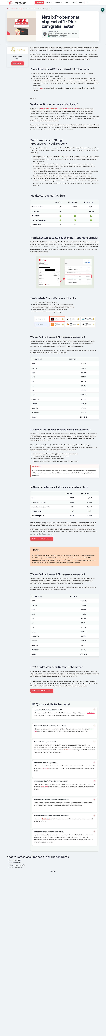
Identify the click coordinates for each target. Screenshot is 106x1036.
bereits (59, 109)
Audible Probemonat (15, 867)
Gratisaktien (39, 2)
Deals (13, 8)
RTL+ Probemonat (15, 860)
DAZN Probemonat (15, 863)
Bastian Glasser (53, 31)
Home (8, 8)
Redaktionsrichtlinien (53, 34)
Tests (73, 2)
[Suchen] (87, 2)
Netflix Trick (67, 750)
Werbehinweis (63, 34)
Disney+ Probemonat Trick (17, 865)
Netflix (89, 713)
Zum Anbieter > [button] (17, 63)
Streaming (19, 8)
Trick (41, 88)
